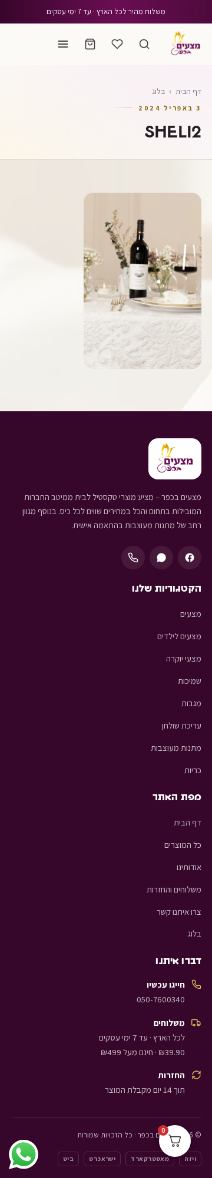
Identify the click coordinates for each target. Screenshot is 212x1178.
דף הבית (188, 91)
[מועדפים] (117, 44)
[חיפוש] (144, 44)
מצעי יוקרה (183, 658)
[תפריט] (63, 44)
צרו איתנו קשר (179, 911)
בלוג (194, 933)
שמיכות (189, 680)
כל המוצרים (182, 844)
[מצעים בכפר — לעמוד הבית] (185, 44)
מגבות (191, 703)
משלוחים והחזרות (174, 889)
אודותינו (189, 866)
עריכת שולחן (181, 725)
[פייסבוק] (189, 557)
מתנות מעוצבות (176, 747)
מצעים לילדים (179, 636)
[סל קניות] (90, 44)
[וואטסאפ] (161, 557)
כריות (192, 770)
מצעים (190, 613)
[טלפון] (133, 557)
